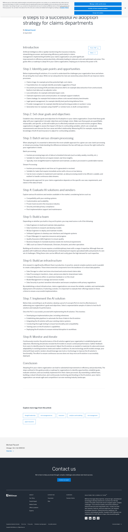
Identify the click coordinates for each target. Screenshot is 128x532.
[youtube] (94, 518)
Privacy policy (30, 524)
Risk (49, 501)
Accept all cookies (98, 13)
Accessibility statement (52, 524)
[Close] (125, 8)
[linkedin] (90, 518)
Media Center (33, 504)
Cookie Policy (64, 7)
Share (92, 53)
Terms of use (23, 524)
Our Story (32, 498)
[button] (86, 518)
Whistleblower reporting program (40, 524)
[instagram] (98, 518)
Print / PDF (93, 48)
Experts (31, 510)
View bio (9, 451)
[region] (64, 8)
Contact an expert (64, 480)
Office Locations (33, 507)
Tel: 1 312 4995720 (19, 448)
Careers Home (70, 498)
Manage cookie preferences (98, 4)
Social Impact (33, 501)
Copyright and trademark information (13, 524)
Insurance (50, 498)
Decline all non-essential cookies (97, 8)
